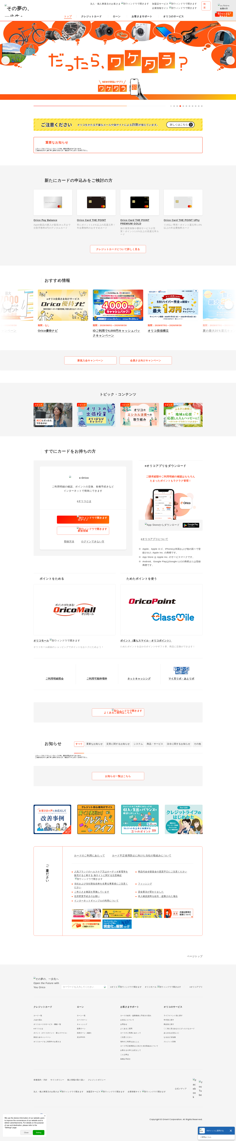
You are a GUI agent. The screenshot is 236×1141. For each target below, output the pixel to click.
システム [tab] (138, 744)
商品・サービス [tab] (155, 744)
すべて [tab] (79, 744)
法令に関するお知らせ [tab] (178, 744)
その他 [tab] (197, 744)
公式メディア (181, 1089)
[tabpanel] (118, 756)
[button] (5, 60)
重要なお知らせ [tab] (94, 744)
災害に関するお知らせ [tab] (118, 744)
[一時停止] (171, 106)
